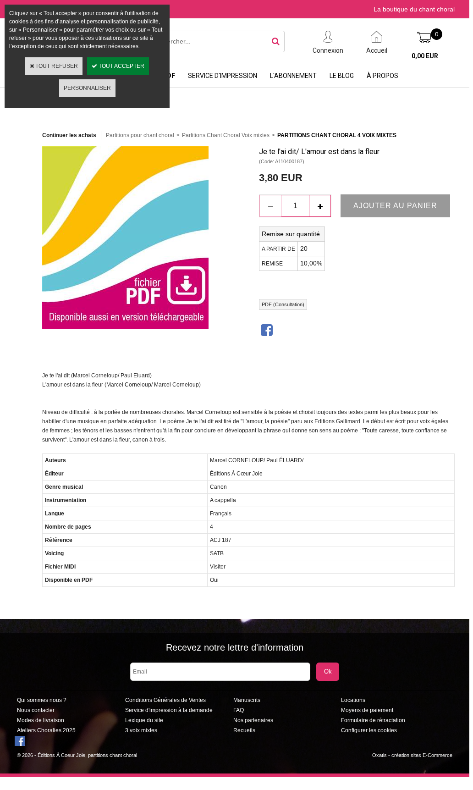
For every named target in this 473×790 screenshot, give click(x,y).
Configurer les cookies (369, 730)
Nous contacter (36, 710)
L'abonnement (293, 75)
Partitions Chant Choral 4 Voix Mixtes (336, 135)
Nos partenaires (253, 720)
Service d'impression (222, 75)
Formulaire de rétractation (373, 720)
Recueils (244, 730)
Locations (353, 700)
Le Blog (342, 75)
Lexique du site (144, 720)
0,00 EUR (425, 56)
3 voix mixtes (141, 730)
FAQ (238, 710)
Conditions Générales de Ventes (165, 700)
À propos (382, 75)
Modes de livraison (40, 720)
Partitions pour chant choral (140, 135)
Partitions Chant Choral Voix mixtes (226, 135)
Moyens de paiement (367, 710)
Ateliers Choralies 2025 (46, 730)
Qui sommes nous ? (41, 700)
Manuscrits (246, 700)
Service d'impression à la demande (169, 710)
